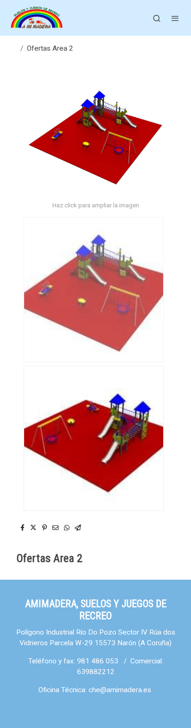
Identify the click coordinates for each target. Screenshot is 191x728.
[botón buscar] (156, 18)
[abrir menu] (175, 18)
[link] (37, 18)
